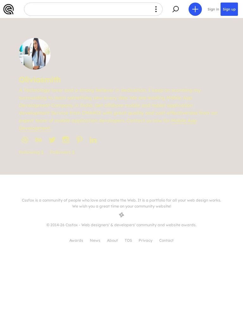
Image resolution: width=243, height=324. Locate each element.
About (112, 240)
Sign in (213, 9)
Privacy (146, 240)
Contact (166, 240)
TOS (128, 240)
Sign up (229, 9)
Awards (76, 240)
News (95, 240)
